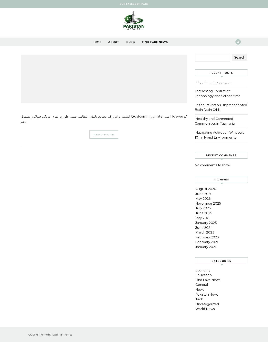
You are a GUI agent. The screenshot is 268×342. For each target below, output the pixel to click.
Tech (199, 299)
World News (205, 309)
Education (203, 275)
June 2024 (204, 228)
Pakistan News (206, 294)
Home (96, 41)
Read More (104, 134)
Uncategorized (207, 304)
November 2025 (208, 203)
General (201, 285)
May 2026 (203, 198)
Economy (202, 270)
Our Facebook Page (134, 4)
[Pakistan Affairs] (134, 21)
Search (239, 57)
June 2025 (203, 213)
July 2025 (203, 208)
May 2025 (203, 218)
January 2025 (206, 223)
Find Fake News (155, 41)
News (199, 289)
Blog (130, 41)
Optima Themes (62, 334)
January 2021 (205, 247)
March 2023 (204, 232)
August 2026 (205, 189)
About (113, 41)
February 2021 (206, 242)
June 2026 (203, 194)
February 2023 (207, 237)
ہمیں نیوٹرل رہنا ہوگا (214, 82)
